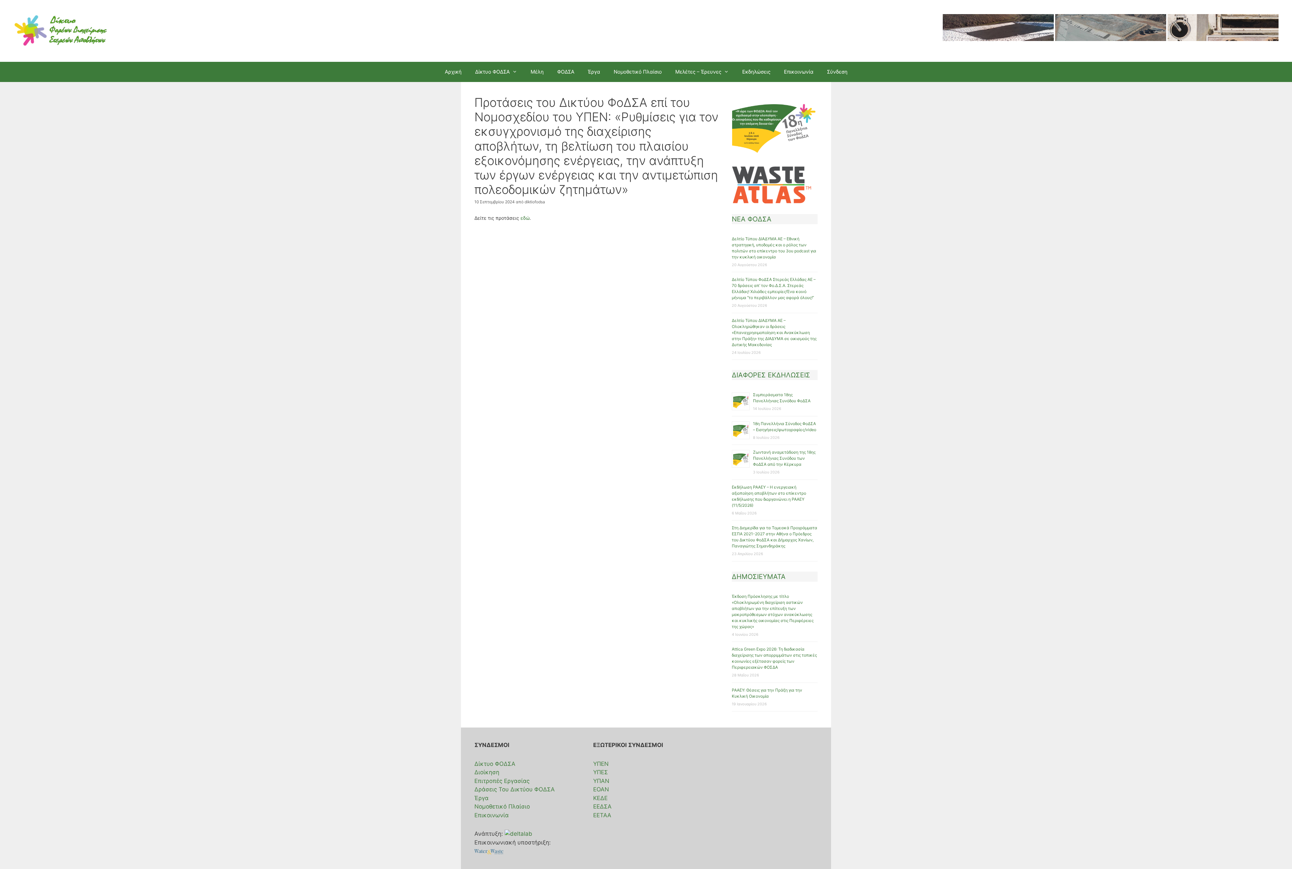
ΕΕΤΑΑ (602, 815)
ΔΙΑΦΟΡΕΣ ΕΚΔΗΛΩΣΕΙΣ (771, 375)
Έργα (594, 72)
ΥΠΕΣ (600, 772)
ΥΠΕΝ (601, 763)
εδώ (525, 218)
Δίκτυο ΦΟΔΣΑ (494, 763)
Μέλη (537, 72)
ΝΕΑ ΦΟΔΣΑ (751, 219)
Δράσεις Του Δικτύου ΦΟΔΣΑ (514, 789)
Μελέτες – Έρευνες (698, 72)
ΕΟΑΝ (601, 789)
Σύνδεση (837, 72)
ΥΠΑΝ (601, 781)
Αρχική (453, 72)
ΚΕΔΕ (600, 798)
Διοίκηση (486, 772)
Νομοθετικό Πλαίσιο (638, 72)
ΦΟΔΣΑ (565, 72)
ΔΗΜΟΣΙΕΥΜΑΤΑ (759, 577)
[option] (998, 31)
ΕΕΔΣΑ (602, 806)
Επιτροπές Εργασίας (502, 781)
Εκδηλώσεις (756, 72)
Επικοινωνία (799, 72)
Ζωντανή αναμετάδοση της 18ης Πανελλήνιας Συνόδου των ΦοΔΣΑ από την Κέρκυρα (784, 458)
